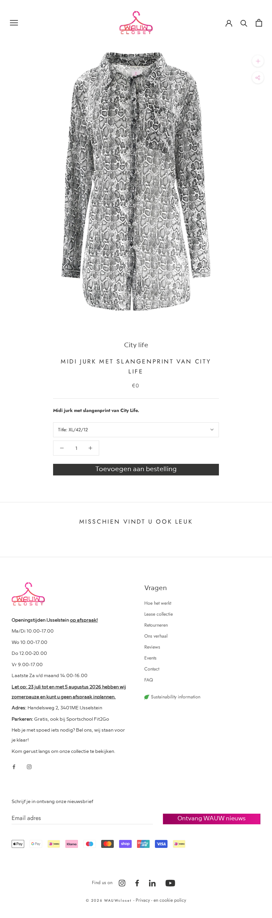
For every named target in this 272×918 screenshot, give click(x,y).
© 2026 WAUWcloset (110, 900)
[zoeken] (243, 22)
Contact (151, 668)
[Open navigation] (14, 22)
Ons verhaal (156, 636)
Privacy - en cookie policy (161, 900)
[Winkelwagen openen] (259, 23)
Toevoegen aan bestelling (136, 468)
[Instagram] (29, 766)
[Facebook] (14, 766)
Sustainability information (175, 696)
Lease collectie (158, 614)
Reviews (152, 647)
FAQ (148, 679)
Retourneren (156, 625)
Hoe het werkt (157, 603)
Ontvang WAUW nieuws (211, 818)
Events (150, 658)
